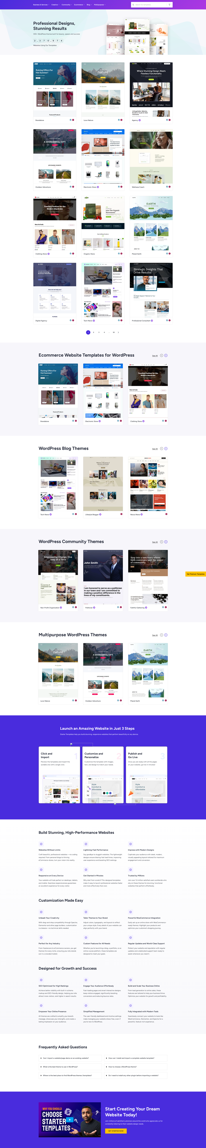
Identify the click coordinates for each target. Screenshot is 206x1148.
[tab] (70, 1058)
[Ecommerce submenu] (83, 4)
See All (155, 356)
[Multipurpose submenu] (104, 4)
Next (165, 355)
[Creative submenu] (58, 4)
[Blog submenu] (91, 4)
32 (114, 332)
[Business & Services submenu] (48, 4)
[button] (116, 1131)
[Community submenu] (71, 4)
